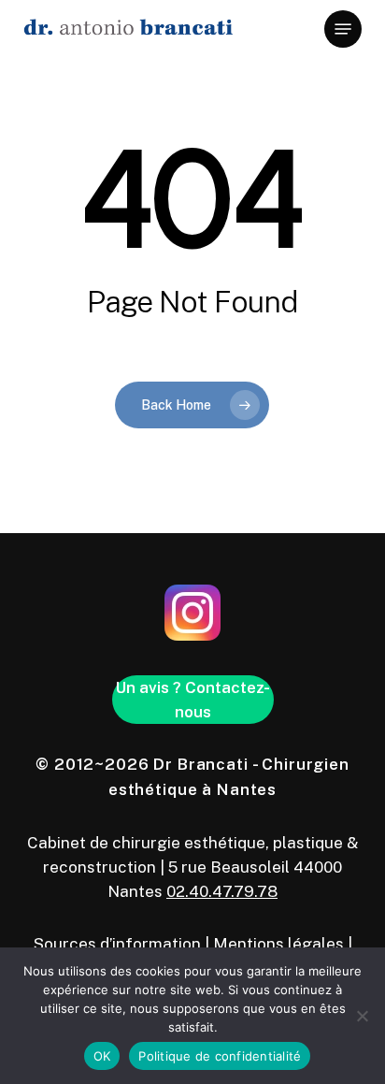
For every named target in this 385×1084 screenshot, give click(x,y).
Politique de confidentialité (219, 1055)
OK (102, 1055)
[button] (343, 29)
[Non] (361, 1015)
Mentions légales (278, 943)
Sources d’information (117, 943)
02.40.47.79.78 (222, 891)
